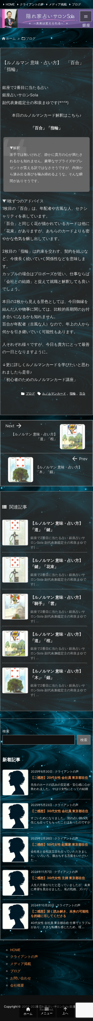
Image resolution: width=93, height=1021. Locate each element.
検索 (5, 731)
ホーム (11, 38)
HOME (10, 4)
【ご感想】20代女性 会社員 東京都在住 (59, 777)
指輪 (73, 393)
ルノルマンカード (54, 393)
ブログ (76, 4)
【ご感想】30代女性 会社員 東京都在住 (59, 811)
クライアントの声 (32, 4)
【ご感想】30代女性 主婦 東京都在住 (58, 878)
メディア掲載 (58, 4)
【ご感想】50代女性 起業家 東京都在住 (59, 844)
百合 (82, 393)
